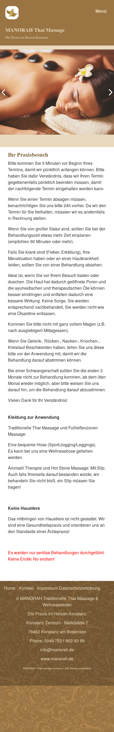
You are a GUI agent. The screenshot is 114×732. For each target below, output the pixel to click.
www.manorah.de (57, 659)
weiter (109, 96)
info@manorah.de (57, 650)
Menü (101, 11)
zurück (5, 96)
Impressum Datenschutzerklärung (68, 588)
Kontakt (26, 588)
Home (9, 588)
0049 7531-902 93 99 (64, 641)
